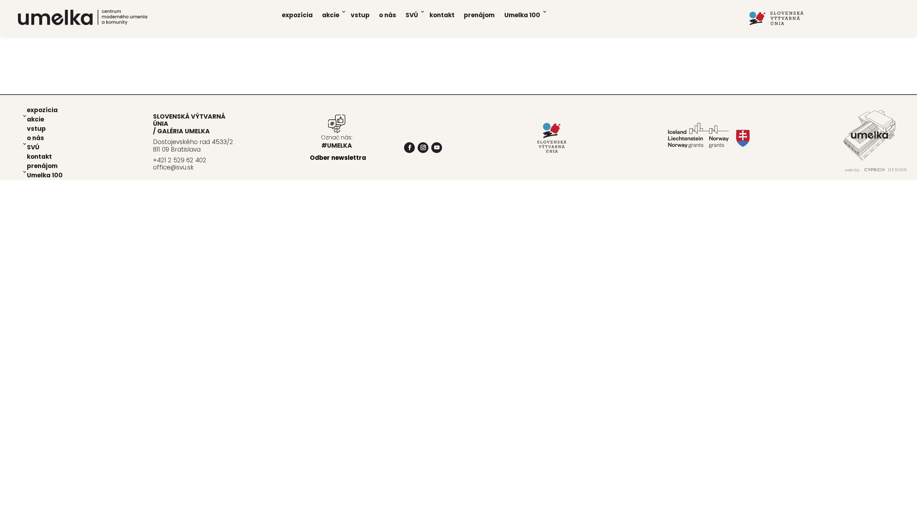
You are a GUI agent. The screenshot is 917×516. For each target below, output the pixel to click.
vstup (360, 15)
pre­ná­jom (479, 15)
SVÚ (411, 15)
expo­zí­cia (297, 15)
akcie (330, 15)
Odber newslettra (338, 157)
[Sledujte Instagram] (423, 147)
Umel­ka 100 (522, 15)
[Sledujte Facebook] (409, 147)
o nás (387, 15)
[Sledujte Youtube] (436, 147)
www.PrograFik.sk (770, 176)
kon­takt (442, 15)
